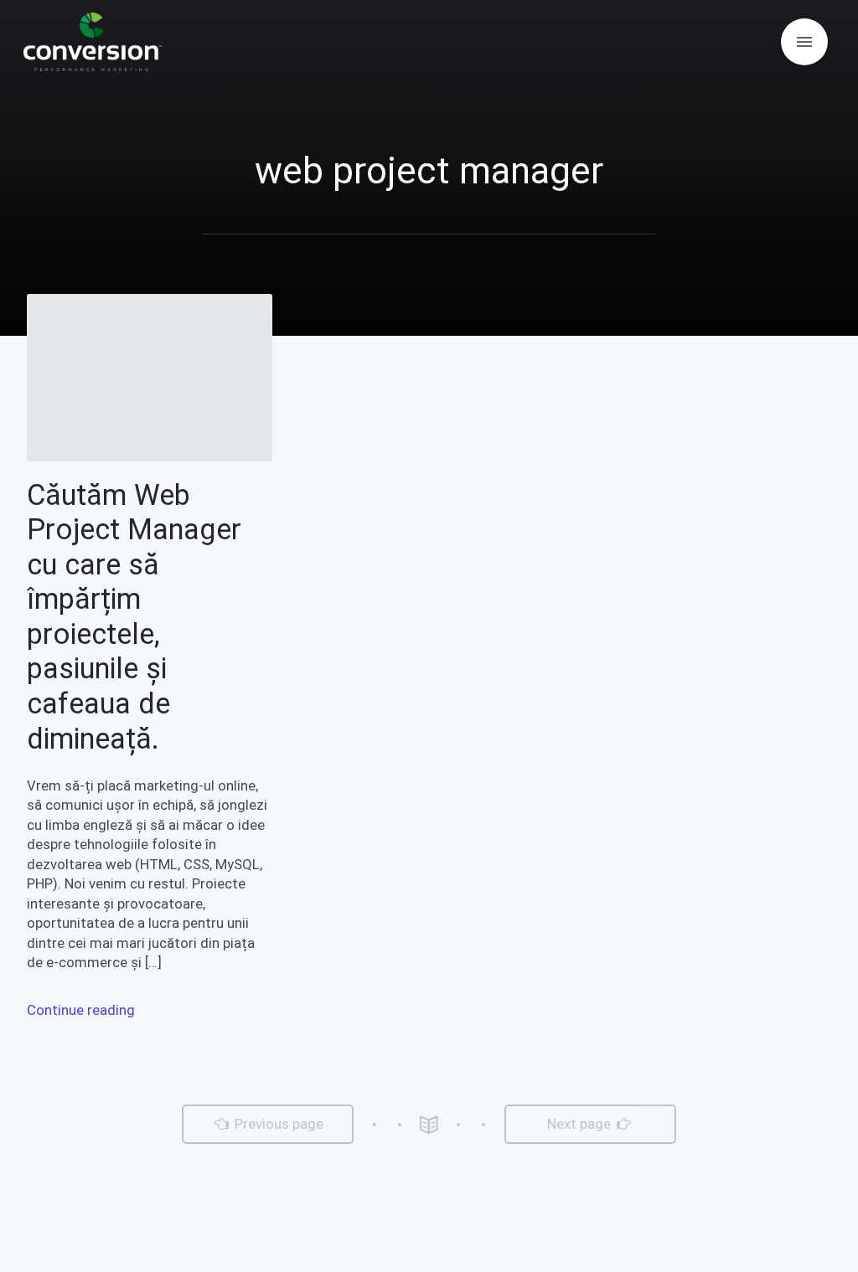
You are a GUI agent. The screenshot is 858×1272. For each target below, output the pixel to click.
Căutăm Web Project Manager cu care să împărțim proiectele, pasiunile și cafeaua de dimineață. (134, 616)
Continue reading (81, 1010)
